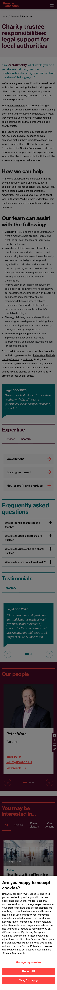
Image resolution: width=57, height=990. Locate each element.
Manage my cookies (28, 962)
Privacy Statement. (14, 953)
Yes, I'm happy (28, 980)
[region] (28, 933)
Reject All (28, 971)
